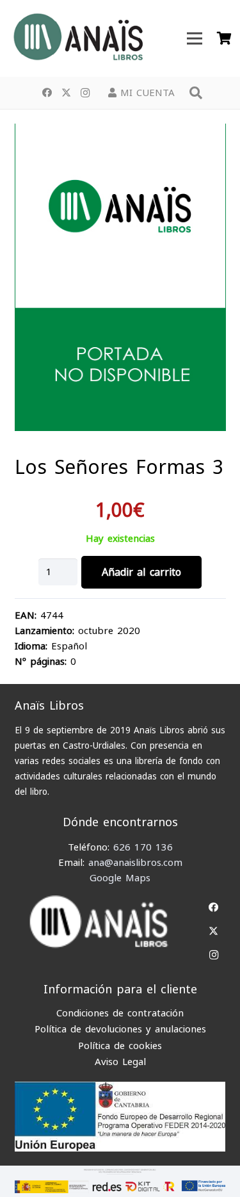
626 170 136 (143, 847)
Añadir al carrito (141, 572)
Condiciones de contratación (120, 1013)
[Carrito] (224, 38)
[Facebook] (46, 92)
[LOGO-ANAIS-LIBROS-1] (77, 38)
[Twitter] (66, 92)
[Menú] (194, 38)
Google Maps (120, 878)
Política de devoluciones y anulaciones (120, 1029)
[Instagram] (85, 92)
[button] (196, 93)
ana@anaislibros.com (135, 862)
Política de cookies (120, 1046)
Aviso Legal (120, 1062)
